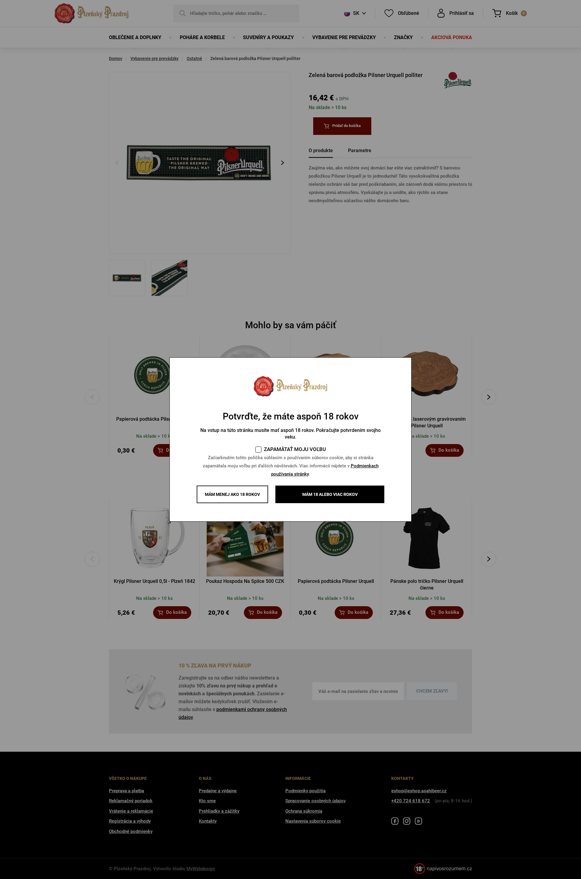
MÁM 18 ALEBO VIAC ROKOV (330, 494)
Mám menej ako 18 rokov (232, 494)
